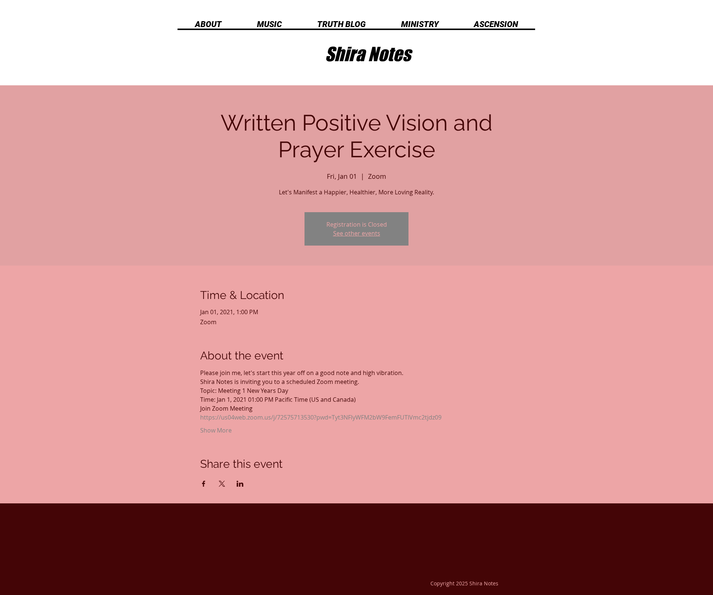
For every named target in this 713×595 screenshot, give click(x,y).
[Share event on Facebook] (203, 484)
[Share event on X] (221, 484)
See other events (356, 233)
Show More (216, 430)
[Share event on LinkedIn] (240, 484)
